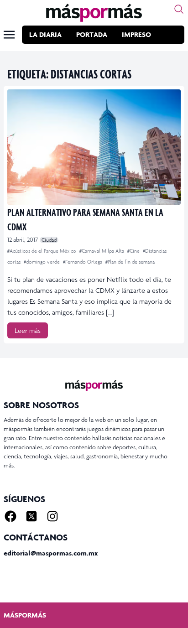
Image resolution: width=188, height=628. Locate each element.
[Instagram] (52, 516)
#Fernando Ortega (83, 262)
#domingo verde (42, 262)
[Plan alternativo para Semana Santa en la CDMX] (94, 147)
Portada (91, 34)
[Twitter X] (31, 516)
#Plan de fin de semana (130, 262)
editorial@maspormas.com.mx (51, 553)
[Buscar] (178, 9)
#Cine (134, 251)
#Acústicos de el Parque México (42, 251)
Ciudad (49, 240)
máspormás (25, 615)
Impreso (136, 34)
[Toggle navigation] (9, 34)
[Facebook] (10, 516)
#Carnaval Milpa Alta (102, 251)
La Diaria (45, 34)
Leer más (28, 330)
